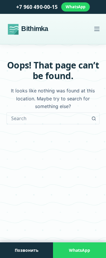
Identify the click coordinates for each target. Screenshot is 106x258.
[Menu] (97, 29)
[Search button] (93, 118)
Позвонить (27, 250)
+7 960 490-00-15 (37, 7)
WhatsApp (75, 6)
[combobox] (47, 118)
